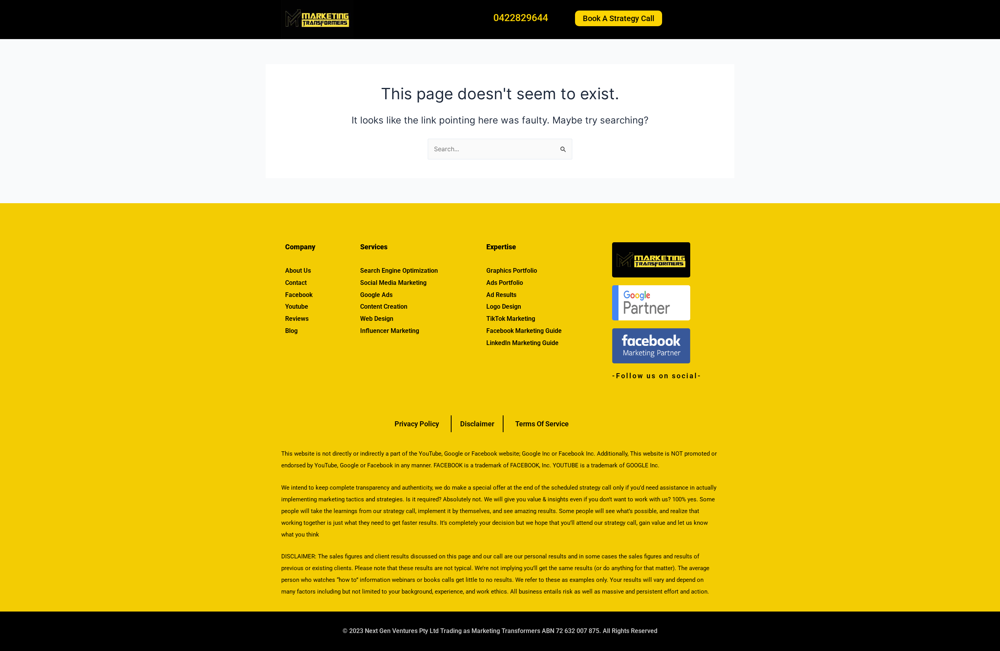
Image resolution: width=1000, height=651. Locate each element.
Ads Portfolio (504, 282)
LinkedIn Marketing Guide (522, 343)
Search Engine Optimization (399, 270)
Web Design (376, 318)
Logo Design (503, 306)
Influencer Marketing (389, 330)
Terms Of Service (542, 424)
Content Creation (383, 306)
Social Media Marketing (393, 282)
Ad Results (501, 295)
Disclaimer (477, 424)
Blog (291, 330)
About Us (298, 270)
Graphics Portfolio (511, 270)
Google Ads (376, 295)
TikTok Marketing (510, 318)
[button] (698, 18)
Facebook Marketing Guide (524, 330)
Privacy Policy (417, 424)
